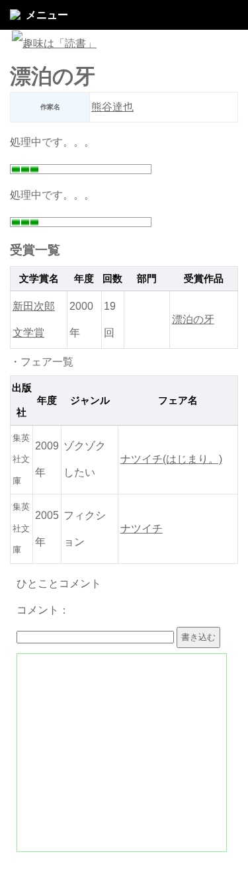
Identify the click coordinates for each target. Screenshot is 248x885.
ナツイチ (141, 528)
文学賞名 (39, 278)
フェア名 (178, 400)
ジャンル (90, 400)
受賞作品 (204, 278)
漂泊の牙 (193, 319)
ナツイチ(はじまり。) (171, 459)
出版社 (22, 400)
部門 (147, 278)
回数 (112, 278)
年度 (84, 278)
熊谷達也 (112, 107)
